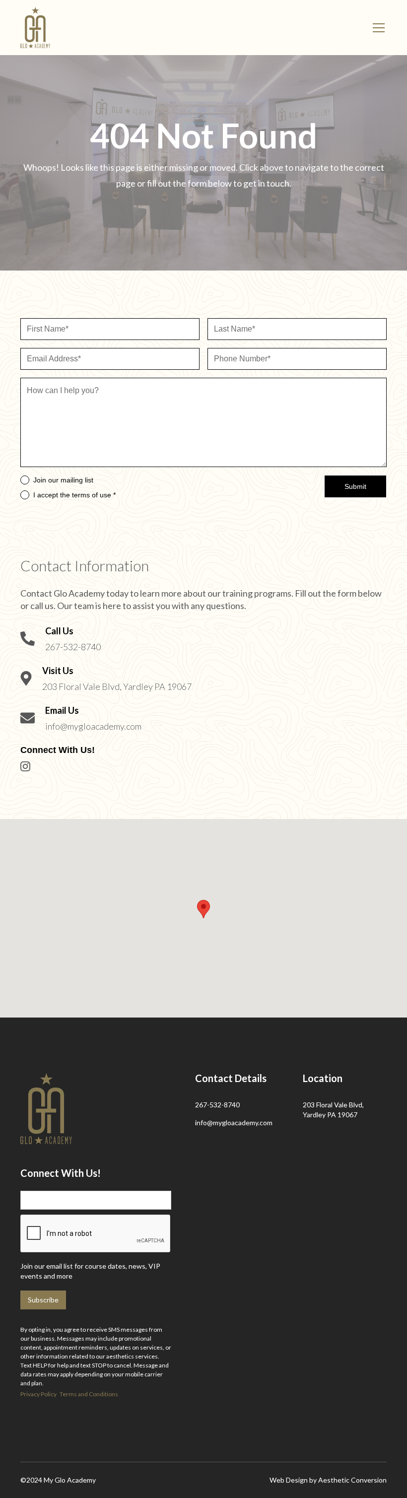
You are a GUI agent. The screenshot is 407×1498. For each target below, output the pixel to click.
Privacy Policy (38, 1394)
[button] (377, 28)
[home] (35, 27)
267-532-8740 (217, 1104)
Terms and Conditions (89, 1394)
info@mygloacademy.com (233, 1122)
